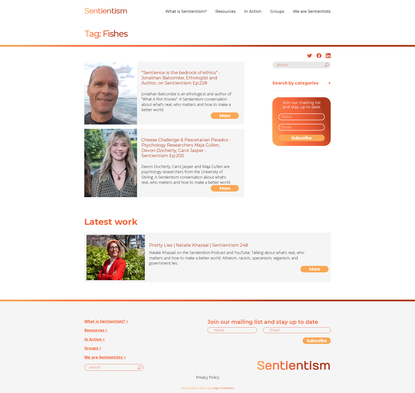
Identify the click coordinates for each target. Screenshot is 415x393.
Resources (225, 11)
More (224, 115)
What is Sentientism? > (106, 321)
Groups (277, 11)
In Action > (94, 339)
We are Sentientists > (105, 357)
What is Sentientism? (186, 11)
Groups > (92, 348)
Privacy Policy (207, 377)
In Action (253, 11)
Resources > (95, 330)
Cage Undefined (223, 388)
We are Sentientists (312, 11)
